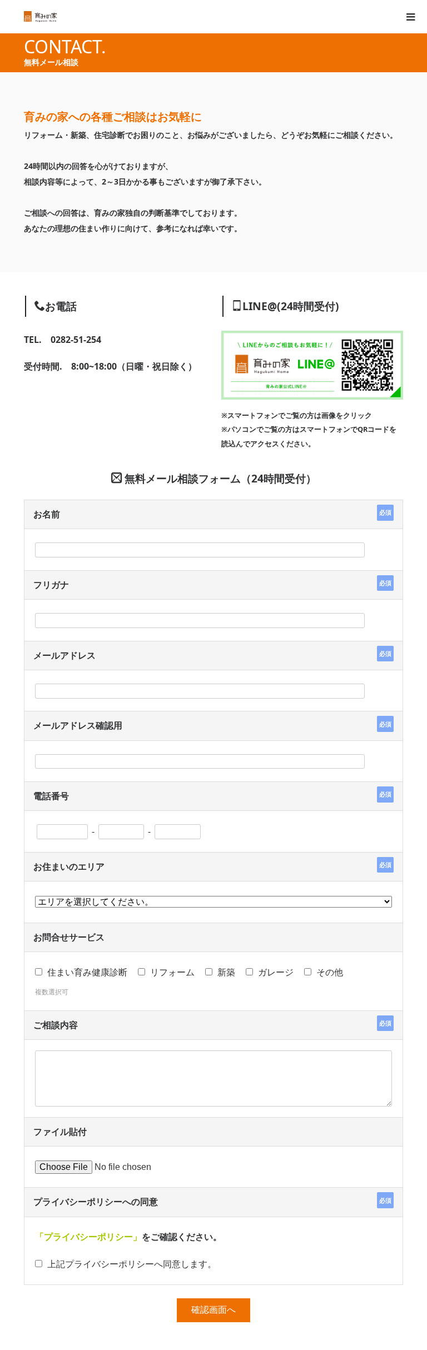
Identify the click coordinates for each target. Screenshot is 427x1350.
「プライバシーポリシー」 (88, 1237)
